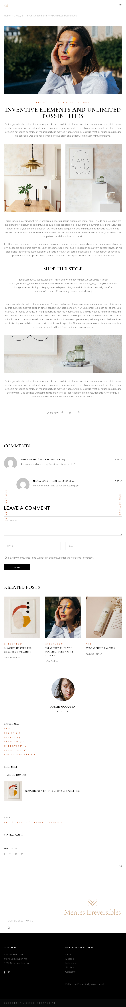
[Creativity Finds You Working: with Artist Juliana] (63, 617)
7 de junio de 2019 (74, 102)
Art (89, 644)
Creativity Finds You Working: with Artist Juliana (59, 652)
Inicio (68, 954)
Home (7, 15)
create (21, 822)
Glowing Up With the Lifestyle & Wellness (52, 791)
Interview (13, 644)
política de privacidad (41, 928)
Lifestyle (18, 15)
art (7, 822)
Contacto (70, 971)
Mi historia (71, 963)
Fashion (11, 741)
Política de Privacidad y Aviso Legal (84, 983)
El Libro (69, 967)
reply (118, 460)
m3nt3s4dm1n (12, 657)
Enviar (54, 921)
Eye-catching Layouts (100, 648)
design (38, 822)
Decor (9, 733)
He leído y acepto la (30, 928)
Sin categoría (17, 754)
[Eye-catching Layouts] (104, 617)
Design (10, 737)
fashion (56, 822)
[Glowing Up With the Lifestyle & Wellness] (22, 617)
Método (69, 958)
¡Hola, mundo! (16, 775)
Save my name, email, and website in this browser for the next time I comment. (51, 557)
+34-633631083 (13, 954)
